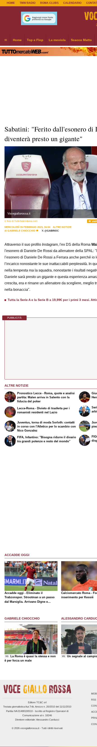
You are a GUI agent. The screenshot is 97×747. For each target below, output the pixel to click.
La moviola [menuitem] (57, 40)
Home (11, 3)
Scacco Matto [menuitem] (81, 40)
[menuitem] (5, 40)
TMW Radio (27, 3)
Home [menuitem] (17, 40)
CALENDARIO (72, 3)
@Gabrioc (51, 230)
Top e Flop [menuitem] (35, 40)
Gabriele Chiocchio (21, 230)
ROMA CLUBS (49, 3)
